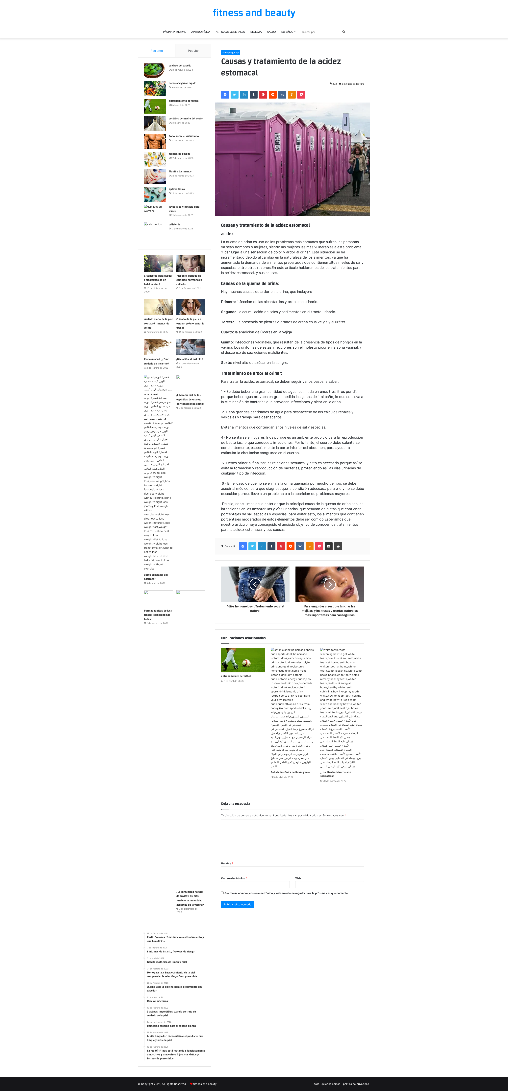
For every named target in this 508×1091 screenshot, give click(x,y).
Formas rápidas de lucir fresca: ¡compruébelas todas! (158, 615)
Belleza (256, 32)
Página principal (174, 32)
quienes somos (331, 1083)
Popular (193, 51)
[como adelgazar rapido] (155, 88)
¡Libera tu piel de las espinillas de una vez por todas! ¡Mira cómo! (190, 399)
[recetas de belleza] (155, 159)
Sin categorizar (230, 52)
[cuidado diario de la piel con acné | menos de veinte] (158, 307)
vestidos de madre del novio (186, 118)
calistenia (174, 224)
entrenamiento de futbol (236, 676)
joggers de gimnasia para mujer (184, 209)
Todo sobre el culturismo (184, 136)
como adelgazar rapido (182, 83)
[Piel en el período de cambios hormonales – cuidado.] (190, 263)
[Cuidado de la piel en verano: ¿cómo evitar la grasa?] (190, 307)
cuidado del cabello (180, 65)
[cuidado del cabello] (155, 70)
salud (271, 32)
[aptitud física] (155, 194)
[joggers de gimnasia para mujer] (155, 212)
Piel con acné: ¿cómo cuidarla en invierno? (156, 361)
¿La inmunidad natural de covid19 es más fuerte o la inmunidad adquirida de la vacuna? (190, 898)
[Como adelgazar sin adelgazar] (158, 473)
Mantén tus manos (180, 171)
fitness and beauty (204, 1083)
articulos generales (230, 32)
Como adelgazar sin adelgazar (156, 577)
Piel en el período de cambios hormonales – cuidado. (190, 280)
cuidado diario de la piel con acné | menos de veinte (158, 323)
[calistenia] (155, 229)
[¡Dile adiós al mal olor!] (190, 347)
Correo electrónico (234, 878)
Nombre (227, 863)
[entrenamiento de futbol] (243, 660)
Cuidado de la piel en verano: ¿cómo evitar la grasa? (190, 323)
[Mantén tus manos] (155, 176)
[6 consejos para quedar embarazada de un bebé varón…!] (158, 263)
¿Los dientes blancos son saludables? (335, 774)
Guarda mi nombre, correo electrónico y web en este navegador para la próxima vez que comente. (286, 893)
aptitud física (200, 32)
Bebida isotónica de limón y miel (290, 772)
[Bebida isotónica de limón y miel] (292, 708)
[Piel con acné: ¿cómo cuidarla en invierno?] (158, 347)
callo (316, 1083)
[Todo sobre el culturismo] (155, 141)
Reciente (156, 51)
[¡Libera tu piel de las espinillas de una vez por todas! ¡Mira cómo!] (190, 383)
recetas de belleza (179, 153)
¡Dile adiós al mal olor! (189, 359)
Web (298, 878)
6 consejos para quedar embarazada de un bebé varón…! (158, 280)
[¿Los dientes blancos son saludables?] (342, 708)
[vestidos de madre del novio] (155, 123)
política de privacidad (356, 1083)
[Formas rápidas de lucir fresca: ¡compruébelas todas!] (158, 598)
